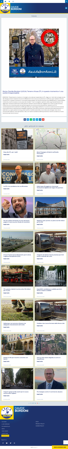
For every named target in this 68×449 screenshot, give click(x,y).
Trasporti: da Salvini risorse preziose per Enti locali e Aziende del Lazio (50, 255)
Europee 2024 (5, 435)
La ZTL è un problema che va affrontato (15, 186)
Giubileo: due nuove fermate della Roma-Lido (51, 323)
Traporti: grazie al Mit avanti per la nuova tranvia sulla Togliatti (15, 392)
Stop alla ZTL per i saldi (10, 152)
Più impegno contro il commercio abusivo (49, 392)
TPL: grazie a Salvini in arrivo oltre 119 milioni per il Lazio (17, 289)
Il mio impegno (6, 424)
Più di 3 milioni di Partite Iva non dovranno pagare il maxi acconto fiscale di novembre (16, 221)
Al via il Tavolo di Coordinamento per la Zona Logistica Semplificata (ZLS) (17, 255)
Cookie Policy (40, 426)
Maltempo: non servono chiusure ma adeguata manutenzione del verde (14, 324)
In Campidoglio (6, 426)
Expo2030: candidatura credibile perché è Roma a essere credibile (49, 289)
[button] (66, 1)
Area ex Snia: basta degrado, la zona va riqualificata (48, 358)
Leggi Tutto (6, 154)
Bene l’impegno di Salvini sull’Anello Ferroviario (48, 152)
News (3, 428)
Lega (37, 421)
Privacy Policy (40, 423)
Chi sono (4, 421)
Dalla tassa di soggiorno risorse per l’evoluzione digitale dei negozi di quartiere (50, 187)
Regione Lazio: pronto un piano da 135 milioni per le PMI (51, 221)
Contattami (5, 433)
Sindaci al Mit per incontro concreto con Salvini (15, 358)
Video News (5, 431)
